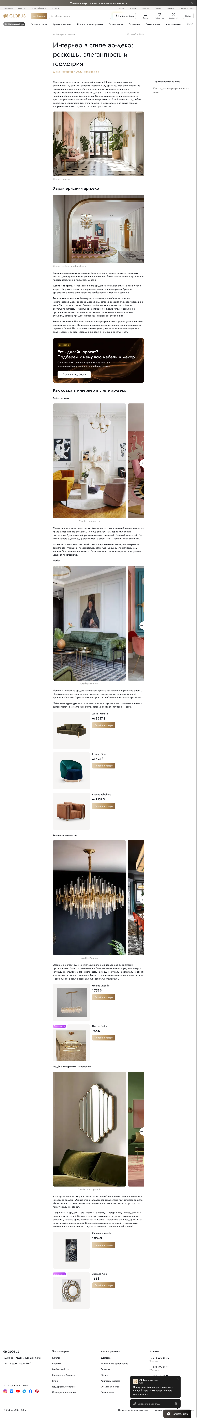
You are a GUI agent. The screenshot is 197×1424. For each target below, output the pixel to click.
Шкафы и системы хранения (89, 24)
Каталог (41, 16)
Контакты (170, 8)
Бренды (21, 8)
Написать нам (179, 1414)
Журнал (133, 8)
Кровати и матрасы (62, 24)
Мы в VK (145, 8)
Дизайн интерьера (63, 71)
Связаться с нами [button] (187, 8)
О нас (121, 8)
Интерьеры (8, 8)
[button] (145, 14)
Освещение (134, 24)
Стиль (79, 71)
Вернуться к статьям (65, 34)
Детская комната (173, 24)
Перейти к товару (103, 725)
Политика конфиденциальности (133, 1410)
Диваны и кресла (39, 24)
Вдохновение (91, 71)
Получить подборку (74, 374)
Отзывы (158, 8)
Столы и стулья (116, 24)
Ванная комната (153, 24)
